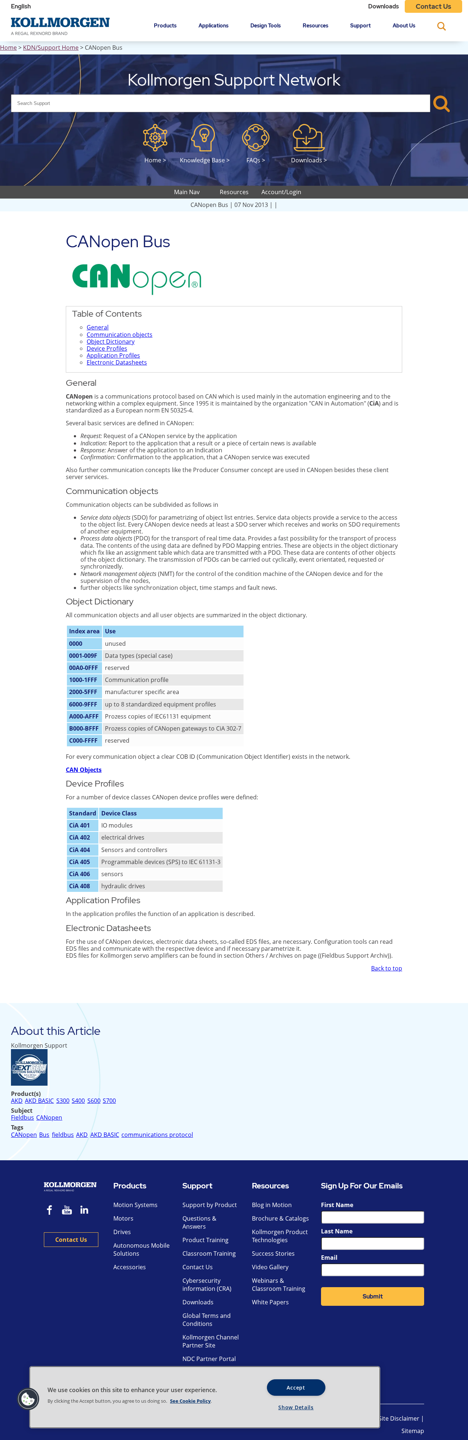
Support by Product (209, 1205)
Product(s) (26, 1094)
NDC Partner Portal (209, 1359)
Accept (296, 1387)
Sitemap (412, 1431)
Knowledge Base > (205, 160)
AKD (17, 1101)
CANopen (49, 1117)
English (21, 6)
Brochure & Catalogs (280, 1218)
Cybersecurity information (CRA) (206, 1285)
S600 (94, 1100)
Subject (22, 1111)
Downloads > (309, 160)
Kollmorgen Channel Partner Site (210, 1341)
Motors (123, 1218)
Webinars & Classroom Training (278, 1285)
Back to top (386, 968)
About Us (404, 25)
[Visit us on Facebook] (50, 1211)
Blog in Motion (272, 1205)
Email (329, 1258)
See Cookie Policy (190, 1401)
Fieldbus (22, 1117)
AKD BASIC (39, 1100)
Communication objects (119, 335)
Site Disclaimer (398, 1418)
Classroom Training (209, 1253)
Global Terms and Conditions (206, 1320)
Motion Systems (135, 1205)
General (98, 327)
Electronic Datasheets (117, 362)
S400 (78, 1100)
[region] (204, 1397)
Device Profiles (107, 348)
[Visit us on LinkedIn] (86, 1211)
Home (8, 48)
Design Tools (265, 25)
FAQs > (255, 160)
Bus (44, 1134)
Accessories (129, 1267)
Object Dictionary (111, 342)
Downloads (383, 6)
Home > (155, 160)
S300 (62, 1100)
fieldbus (63, 1134)
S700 (109, 1100)
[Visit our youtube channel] (67, 1211)
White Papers (270, 1302)
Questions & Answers (199, 1222)
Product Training (205, 1240)
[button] (28, 1399)
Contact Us (433, 6)
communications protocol (157, 1134)
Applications (214, 25)
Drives (122, 1232)
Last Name (336, 1231)
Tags (17, 1127)
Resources (315, 25)
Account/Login (281, 192)
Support (360, 25)
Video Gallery (270, 1267)
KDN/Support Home (51, 48)
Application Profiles (113, 355)
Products (165, 25)
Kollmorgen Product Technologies (280, 1236)
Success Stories (273, 1253)
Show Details (296, 1407)
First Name (337, 1205)
